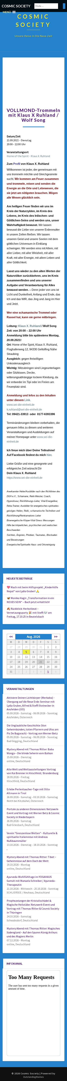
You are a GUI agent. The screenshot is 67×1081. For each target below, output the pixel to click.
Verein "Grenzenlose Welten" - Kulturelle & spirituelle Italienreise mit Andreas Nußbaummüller (32, 837)
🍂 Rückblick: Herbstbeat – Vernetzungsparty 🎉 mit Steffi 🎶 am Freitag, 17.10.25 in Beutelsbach (29, 612)
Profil (16, 163)
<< (11, 637)
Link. (27, 400)
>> (56, 637)
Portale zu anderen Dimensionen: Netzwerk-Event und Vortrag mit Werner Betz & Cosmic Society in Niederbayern (33, 813)
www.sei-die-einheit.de (21, 404)
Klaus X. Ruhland (29, 326)
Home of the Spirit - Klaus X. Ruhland (28, 156)
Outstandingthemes (33, 1076)
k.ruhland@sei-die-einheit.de (24, 409)
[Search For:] (49, 6)
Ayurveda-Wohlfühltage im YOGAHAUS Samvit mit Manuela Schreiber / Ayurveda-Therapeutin (31, 880)
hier (49, 454)
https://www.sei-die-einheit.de (24, 477)
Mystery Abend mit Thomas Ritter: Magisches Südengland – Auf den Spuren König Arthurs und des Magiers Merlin (33, 932)
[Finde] (64, 6)
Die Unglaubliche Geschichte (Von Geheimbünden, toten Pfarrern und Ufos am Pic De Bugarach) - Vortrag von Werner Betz (32, 729)
